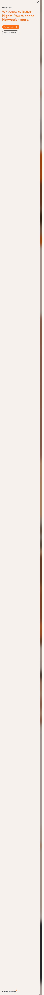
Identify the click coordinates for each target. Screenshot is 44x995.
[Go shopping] (37, 2)
